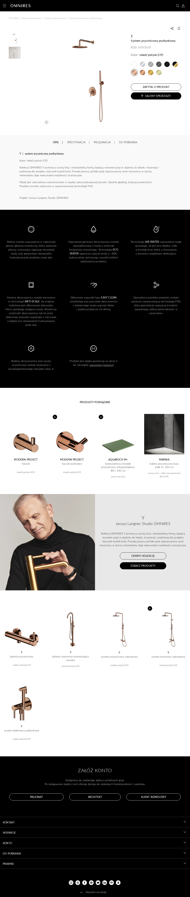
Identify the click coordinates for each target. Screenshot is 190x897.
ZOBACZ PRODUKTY (143, 565)
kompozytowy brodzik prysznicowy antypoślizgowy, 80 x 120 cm (118, 467)
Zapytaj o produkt (156, 87)
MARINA (164, 459)
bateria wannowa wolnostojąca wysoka (70, 658)
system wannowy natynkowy (168, 656)
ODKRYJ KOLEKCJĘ (143, 556)
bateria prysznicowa (21, 656)
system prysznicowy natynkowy (119, 656)
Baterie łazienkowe (31, 18)
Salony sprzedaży (158, 96)
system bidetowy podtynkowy (21, 730)
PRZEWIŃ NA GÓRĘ (96, 892)
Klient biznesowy (153, 797)
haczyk (26, 463)
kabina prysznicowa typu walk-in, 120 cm (164, 465)
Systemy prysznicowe (55, 18)
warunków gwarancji (101, 365)
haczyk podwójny (72, 463)
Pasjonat (36, 797)
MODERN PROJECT (26, 459)
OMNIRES (14, 18)
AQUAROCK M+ (118, 459)
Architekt (95, 797)
